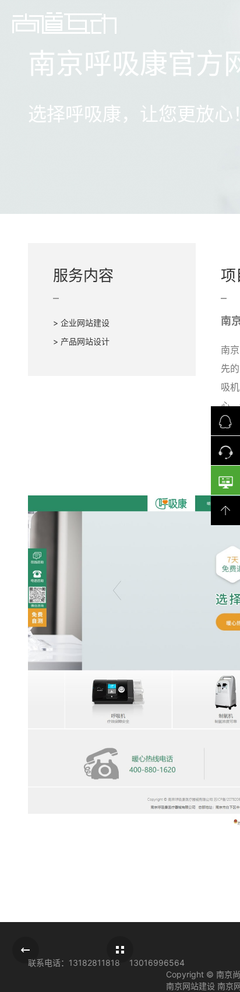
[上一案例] (25, 950)
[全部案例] (120, 949)
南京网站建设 (190, 986)
